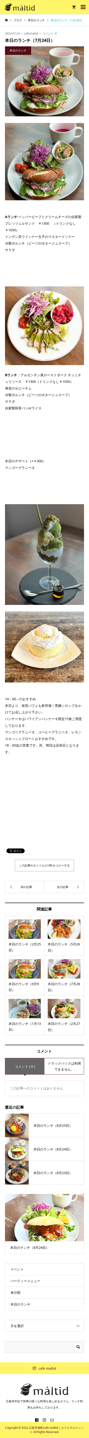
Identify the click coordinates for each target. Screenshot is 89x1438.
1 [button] (40, 1237)
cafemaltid (31, 33)
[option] (44, 1224)
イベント (17, 1269)
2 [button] (44, 1237)
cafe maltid (47, 1368)
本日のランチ (20, 1304)
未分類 (15, 1292)
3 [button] (48, 1237)
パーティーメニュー (25, 1281)
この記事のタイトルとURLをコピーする (44, 865)
